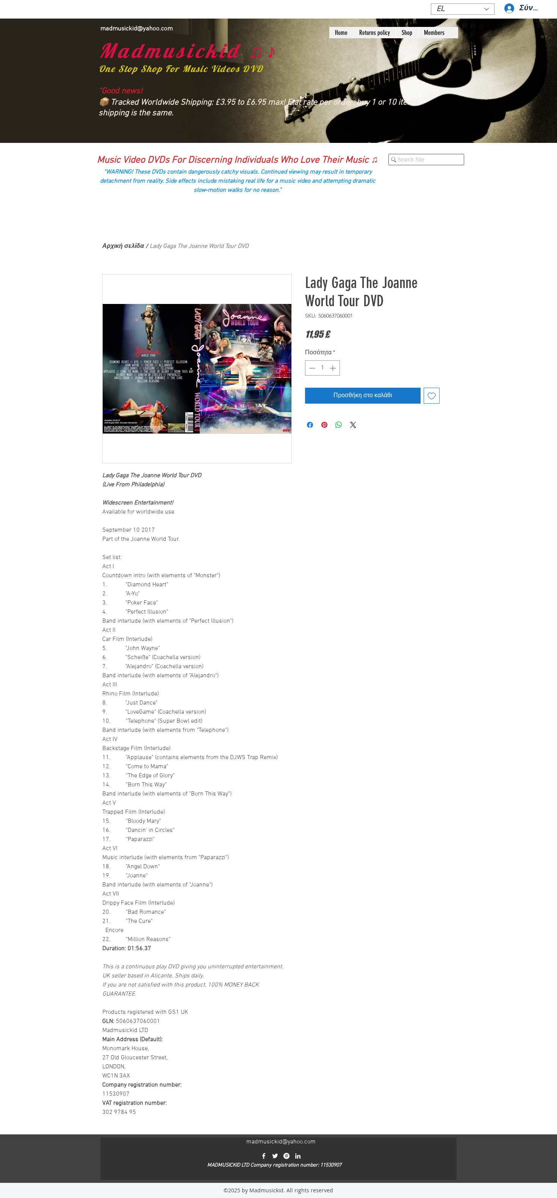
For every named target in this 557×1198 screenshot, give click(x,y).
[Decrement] (311, 368)
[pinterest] (286, 1156)
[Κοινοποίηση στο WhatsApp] (338, 424)
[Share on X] (353, 424)
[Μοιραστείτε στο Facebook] (309, 424)
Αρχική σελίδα (123, 246)
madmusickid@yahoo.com (136, 29)
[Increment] (333, 368)
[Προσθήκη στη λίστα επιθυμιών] (432, 396)
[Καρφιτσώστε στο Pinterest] (324, 424)
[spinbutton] (322, 368)
